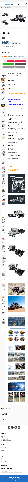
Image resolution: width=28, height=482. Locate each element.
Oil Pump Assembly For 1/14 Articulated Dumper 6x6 (3, 247)
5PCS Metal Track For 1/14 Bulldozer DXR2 (3, 302)
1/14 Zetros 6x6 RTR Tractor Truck (5, 417)
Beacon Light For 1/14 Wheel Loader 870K (3, 315)
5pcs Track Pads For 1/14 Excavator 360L (3, 327)
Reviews (16, 75)
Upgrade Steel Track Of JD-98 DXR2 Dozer (3, 222)
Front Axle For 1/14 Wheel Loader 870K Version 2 (3, 181)
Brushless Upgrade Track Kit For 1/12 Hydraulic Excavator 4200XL (3, 154)
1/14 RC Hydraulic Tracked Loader (3, 141)
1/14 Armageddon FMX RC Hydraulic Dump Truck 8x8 (3, 97)
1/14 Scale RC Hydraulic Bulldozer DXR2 (3, 84)
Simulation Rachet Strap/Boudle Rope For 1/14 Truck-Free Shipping (3, 266)
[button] (11, 19)
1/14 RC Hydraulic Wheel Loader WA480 (3, 234)
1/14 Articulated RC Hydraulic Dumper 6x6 (3, 195)
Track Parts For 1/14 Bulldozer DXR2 (3, 130)
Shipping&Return (20, 73)
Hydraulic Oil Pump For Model (3, 278)
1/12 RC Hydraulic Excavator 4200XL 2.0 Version (3, 111)
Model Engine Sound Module (3, 289)
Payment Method (5, 41)
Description (11, 73)
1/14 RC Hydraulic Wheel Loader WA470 (3, 167)
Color (3, 35)
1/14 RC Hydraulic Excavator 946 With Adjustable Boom (3, 208)
